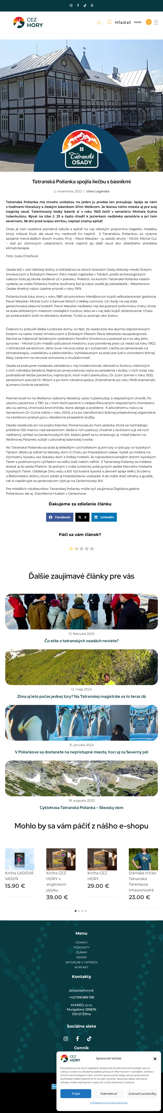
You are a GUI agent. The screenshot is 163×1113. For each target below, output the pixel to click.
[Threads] (92, 5)
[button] (155, 1058)
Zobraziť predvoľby (142, 1094)
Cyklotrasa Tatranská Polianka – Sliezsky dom (81, 807)
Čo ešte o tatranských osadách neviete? (82, 640)
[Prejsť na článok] (81, 611)
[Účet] (99, 22)
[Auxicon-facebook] (78, 5)
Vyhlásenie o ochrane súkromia (108, 1102)
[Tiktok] (85, 5)
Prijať (76, 1094)
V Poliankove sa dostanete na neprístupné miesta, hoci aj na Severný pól (81, 752)
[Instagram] (71, 5)
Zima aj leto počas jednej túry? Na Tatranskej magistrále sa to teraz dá (81, 696)
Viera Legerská (97, 191)
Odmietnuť (108, 1094)
